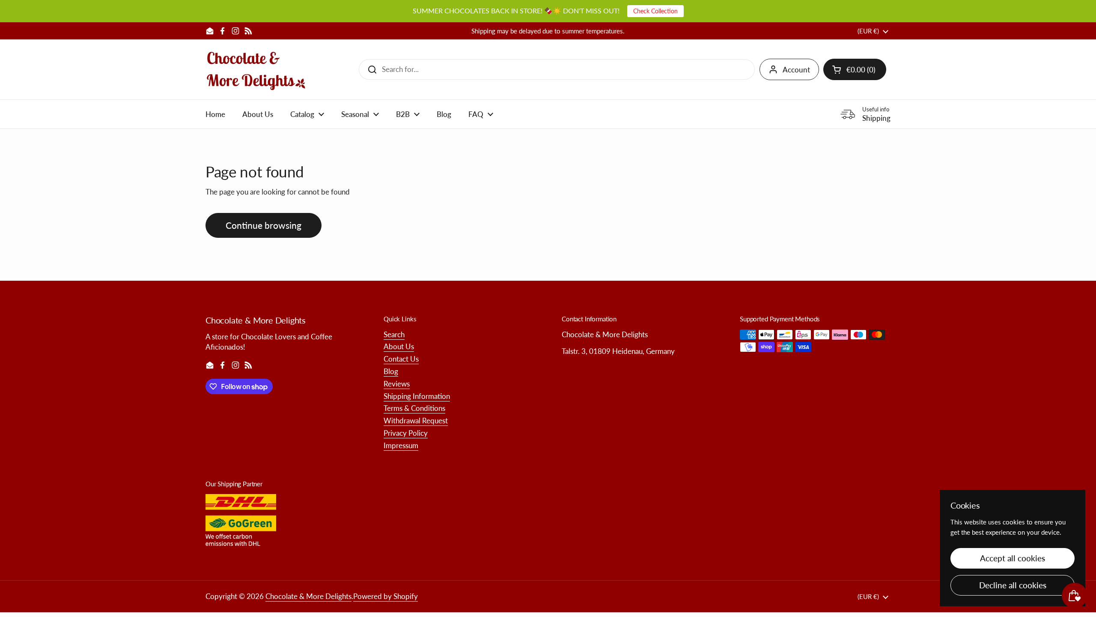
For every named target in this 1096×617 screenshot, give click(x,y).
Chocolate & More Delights (308, 596)
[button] (854, 69)
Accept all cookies (1012, 558)
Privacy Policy (406, 432)
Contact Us (401, 358)
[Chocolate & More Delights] (256, 69)
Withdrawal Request (416, 420)
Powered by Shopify (385, 596)
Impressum (401, 445)
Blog (391, 371)
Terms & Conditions (414, 408)
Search (394, 334)
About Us (399, 346)
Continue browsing (263, 225)
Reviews (397, 383)
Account (796, 69)
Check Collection (655, 11)
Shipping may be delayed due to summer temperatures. (548, 31)
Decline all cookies (1012, 585)
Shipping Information (417, 396)
